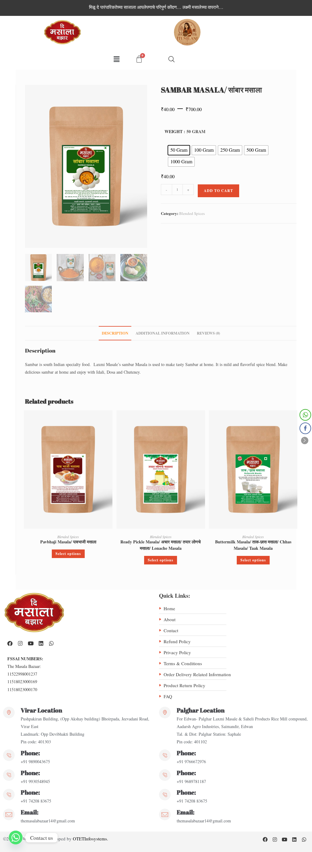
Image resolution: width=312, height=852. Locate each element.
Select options (68, 553)
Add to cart (218, 190)
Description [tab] (115, 333)
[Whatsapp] (51, 643)
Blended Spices (192, 213)
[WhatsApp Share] (305, 415)
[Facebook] (10, 643)
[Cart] (139, 59)
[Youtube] (30, 643)
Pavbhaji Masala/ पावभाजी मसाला (68, 541)
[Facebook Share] (305, 428)
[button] (116, 59)
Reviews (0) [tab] (208, 333)
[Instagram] (20, 643)
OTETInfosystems (90, 839)
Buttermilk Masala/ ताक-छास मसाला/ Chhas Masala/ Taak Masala (253, 544)
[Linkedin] (41, 643)
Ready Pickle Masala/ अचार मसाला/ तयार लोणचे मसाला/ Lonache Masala (160, 544)
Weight (174, 131)
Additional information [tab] (163, 333)
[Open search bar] (171, 59)
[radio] (179, 150)
